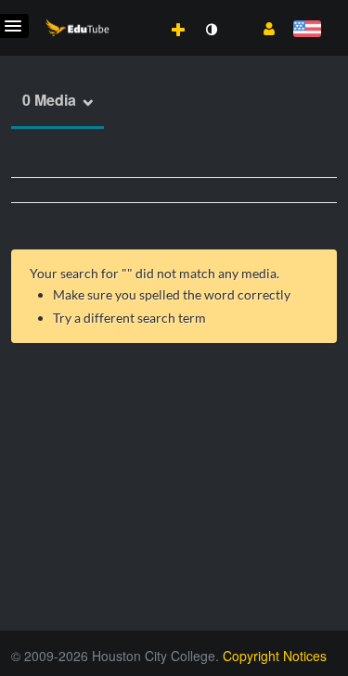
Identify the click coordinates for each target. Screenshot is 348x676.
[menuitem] (137, 10)
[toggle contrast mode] (210, 29)
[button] (262, 27)
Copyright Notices (275, 655)
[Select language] (306, 30)
